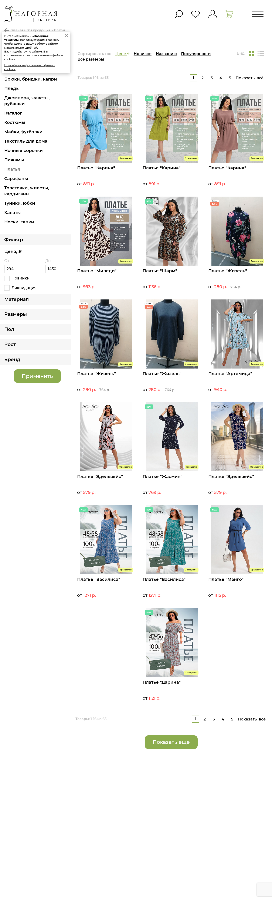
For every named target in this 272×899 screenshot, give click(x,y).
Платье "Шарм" (160, 270)
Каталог (13, 113)
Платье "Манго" (226, 579)
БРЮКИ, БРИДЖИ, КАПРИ (30, 79)
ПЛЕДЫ (12, 88)
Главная (17, 30)
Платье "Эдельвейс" (100, 476)
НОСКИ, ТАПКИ (19, 221)
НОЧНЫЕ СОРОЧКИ (23, 150)
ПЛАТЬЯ (12, 169)
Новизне (143, 53)
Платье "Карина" (96, 167)
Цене (121, 53)
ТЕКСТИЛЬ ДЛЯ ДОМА (25, 141)
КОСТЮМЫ (14, 122)
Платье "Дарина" (162, 682)
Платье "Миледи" (96, 270)
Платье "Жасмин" (162, 476)
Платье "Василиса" (98, 579)
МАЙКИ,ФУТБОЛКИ (23, 131)
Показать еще (171, 742)
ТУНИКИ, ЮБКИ (19, 203)
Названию (166, 53)
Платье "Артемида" (230, 373)
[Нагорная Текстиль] (30, 14)
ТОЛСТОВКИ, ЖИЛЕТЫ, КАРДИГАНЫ (26, 190)
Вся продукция (39, 30)
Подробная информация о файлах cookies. (29, 67)
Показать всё (250, 78)
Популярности (196, 53)
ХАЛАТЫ (12, 212)
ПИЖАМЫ (14, 159)
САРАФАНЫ (16, 178)
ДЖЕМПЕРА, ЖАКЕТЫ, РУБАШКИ (27, 100)
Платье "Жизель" (227, 270)
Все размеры (91, 59)
